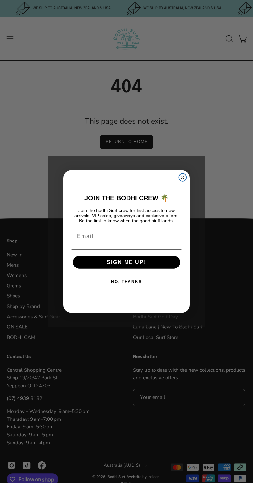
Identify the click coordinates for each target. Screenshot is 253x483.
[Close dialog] (183, 177)
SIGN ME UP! (126, 262)
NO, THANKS (126, 282)
